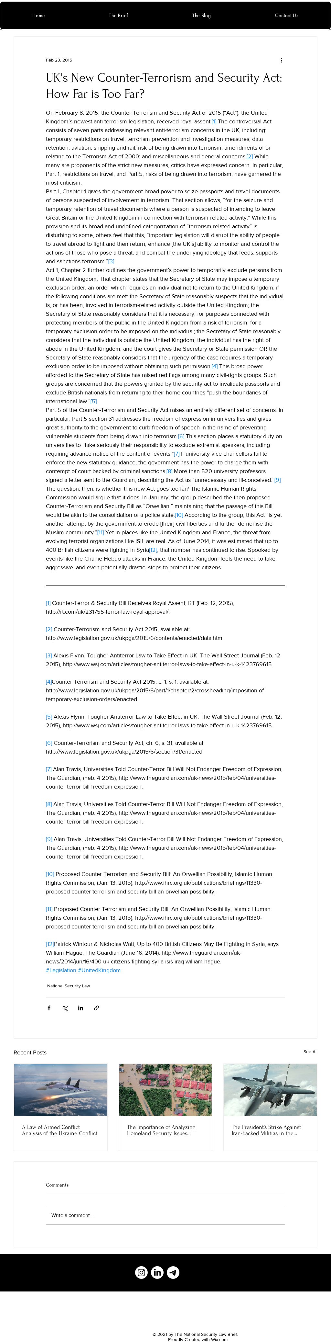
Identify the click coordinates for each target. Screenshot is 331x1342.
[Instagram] (141, 1272)
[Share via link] (96, 1008)
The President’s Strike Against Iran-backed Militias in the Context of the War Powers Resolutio (266, 1130)
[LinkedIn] (157, 1272)
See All (310, 1051)
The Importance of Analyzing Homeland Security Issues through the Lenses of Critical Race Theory (162, 1130)
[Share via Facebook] (49, 1008)
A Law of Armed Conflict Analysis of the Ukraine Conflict (59, 1130)
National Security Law (68, 985)
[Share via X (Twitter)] (65, 1008)
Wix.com (219, 1339)
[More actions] (281, 60)
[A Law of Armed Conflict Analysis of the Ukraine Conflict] (60, 1090)
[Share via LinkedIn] (81, 1008)
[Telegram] (173, 1272)
